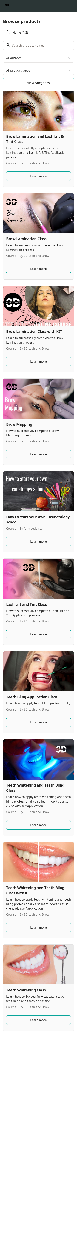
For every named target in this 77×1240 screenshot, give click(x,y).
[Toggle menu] (70, 6)
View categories (38, 83)
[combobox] (38, 32)
